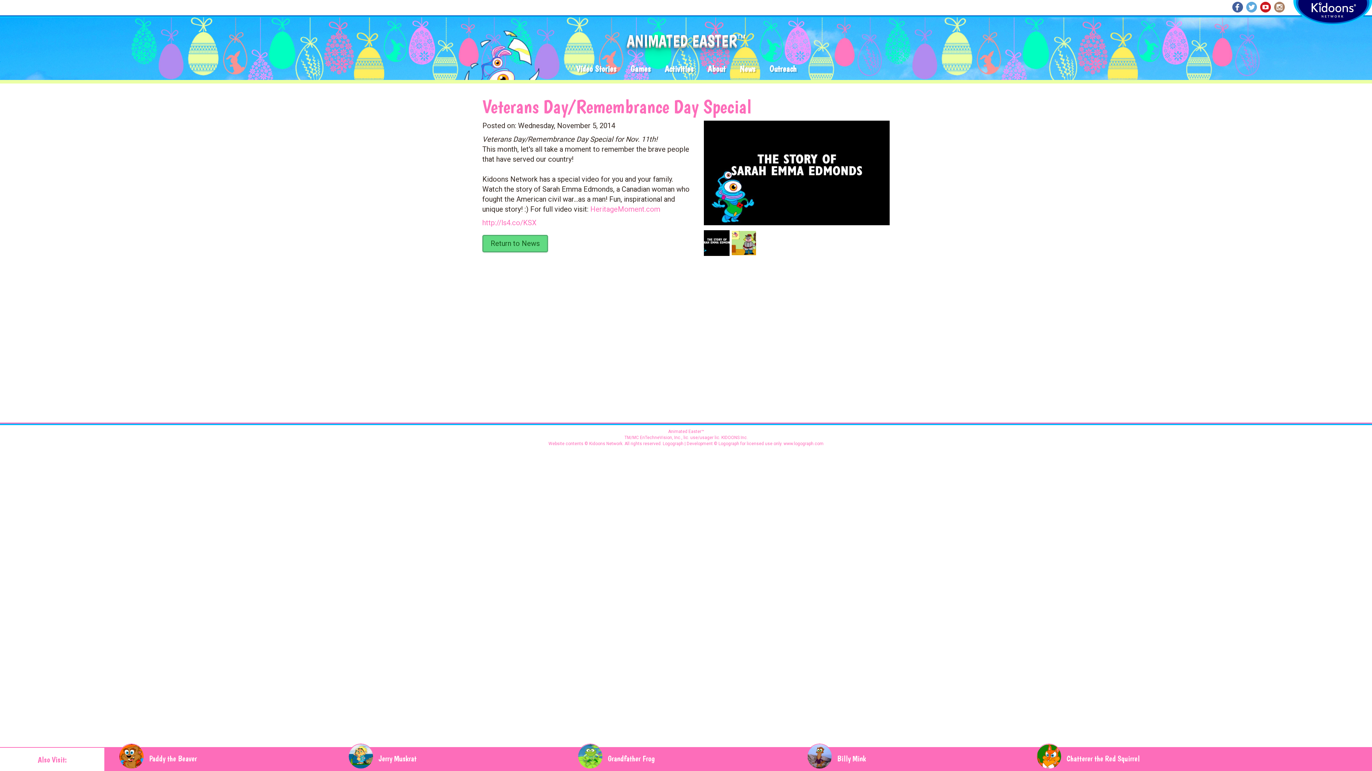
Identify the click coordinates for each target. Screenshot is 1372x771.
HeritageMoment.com (625, 209)
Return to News (515, 243)
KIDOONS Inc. (734, 437)
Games (641, 69)
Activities (679, 69)
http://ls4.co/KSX (509, 222)
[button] (794, 170)
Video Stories (596, 69)
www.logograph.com (803, 443)
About (717, 69)
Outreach (783, 69)
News (747, 69)
